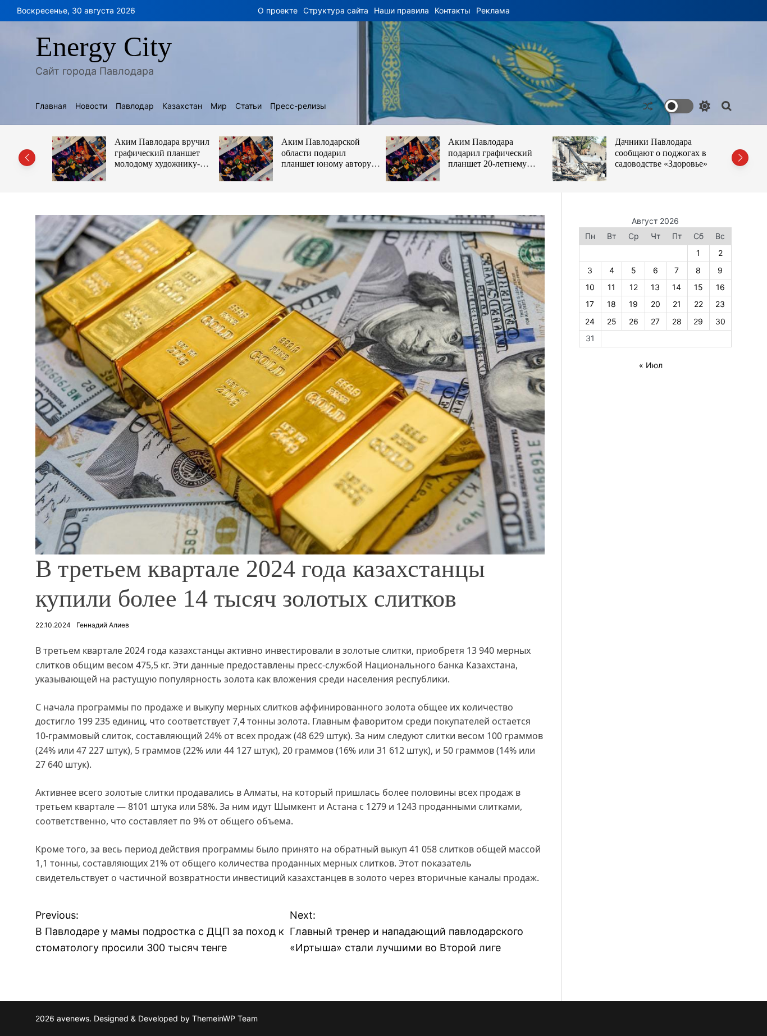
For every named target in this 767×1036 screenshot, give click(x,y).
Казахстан (182, 106)
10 (590, 287)
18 (611, 304)
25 (612, 321)
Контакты (453, 10)
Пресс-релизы (298, 106)
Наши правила (401, 10)
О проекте (278, 10)
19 (633, 304)
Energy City (103, 47)
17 (590, 304)
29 (698, 321)
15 (698, 287)
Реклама (493, 10)
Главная (51, 106)
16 (720, 287)
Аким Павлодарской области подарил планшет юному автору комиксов (326, 158)
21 (677, 304)
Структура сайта (335, 10)
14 (676, 287)
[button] (27, 157)
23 (720, 304)
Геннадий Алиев (102, 625)
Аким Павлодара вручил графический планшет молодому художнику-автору (162, 158)
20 (655, 304)
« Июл (651, 365)
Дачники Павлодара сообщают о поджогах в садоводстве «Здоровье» (661, 152)
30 (720, 321)
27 (655, 321)
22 (698, 304)
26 (633, 321)
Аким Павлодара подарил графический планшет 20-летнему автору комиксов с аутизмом (490, 163)
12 (633, 287)
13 (655, 287)
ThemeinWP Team (225, 1018)
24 (590, 321)
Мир (219, 106)
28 (677, 321)
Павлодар (135, 106)
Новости (91, 106)
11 (611, 287)
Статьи (248, 106)
